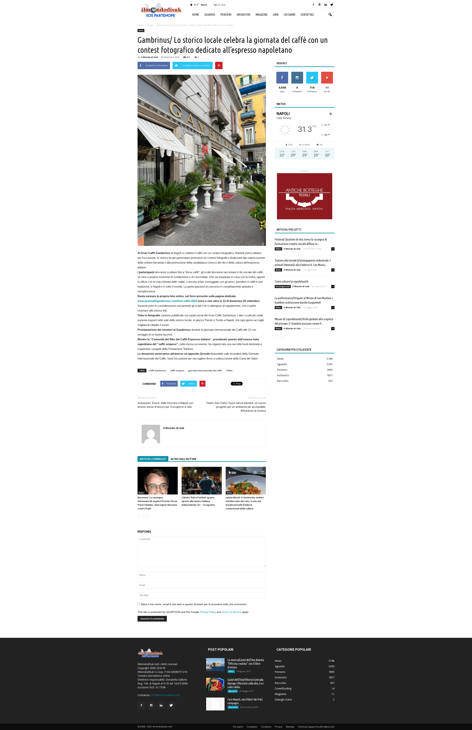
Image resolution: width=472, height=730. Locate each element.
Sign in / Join (219, 4)
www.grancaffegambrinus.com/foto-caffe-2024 (167, 300)
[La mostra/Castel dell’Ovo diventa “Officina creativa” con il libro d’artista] (215, 664)
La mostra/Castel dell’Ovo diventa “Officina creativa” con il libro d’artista (246, 663)
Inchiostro (243, 14)
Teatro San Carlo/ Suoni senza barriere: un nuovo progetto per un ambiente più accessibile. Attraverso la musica (236, 406)
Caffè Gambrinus (157, 370)
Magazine (262, 14)
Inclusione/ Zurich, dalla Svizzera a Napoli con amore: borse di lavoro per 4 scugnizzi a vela (165, 405)
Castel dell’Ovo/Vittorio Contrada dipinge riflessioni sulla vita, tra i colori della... (246, 683)
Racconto (282, 381)
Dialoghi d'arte (283, 699)
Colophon (266, 726)
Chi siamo (289, 14)
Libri (276, 14)
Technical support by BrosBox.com (316, 726)
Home (195, 14)
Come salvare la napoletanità (292, 281)
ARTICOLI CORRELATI (153, 459)
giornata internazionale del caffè (205, 370)
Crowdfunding (283, 688)
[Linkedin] (325, 4)
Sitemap (290, 726)
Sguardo (209, 14)
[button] (330, 14)
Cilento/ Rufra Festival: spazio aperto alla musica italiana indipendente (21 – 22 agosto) (198, 501)
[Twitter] (331, 4)
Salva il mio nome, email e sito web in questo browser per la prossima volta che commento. (194, 604)
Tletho (229, 370)
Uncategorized (283, 286)
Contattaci (307, 14)
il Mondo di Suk (149, 57)
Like (282, 73)
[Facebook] (313, 4)
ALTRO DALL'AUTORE (183, 459)
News (141, 30)
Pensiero (226, 14)
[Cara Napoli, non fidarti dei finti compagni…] (215, 704)
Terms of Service (231, 611)
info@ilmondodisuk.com (165, 695)
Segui (297, 73)
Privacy (278, 726)
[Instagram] (319, 4)
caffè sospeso (177, 370)
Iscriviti (327, 73)
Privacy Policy (208, 611)
